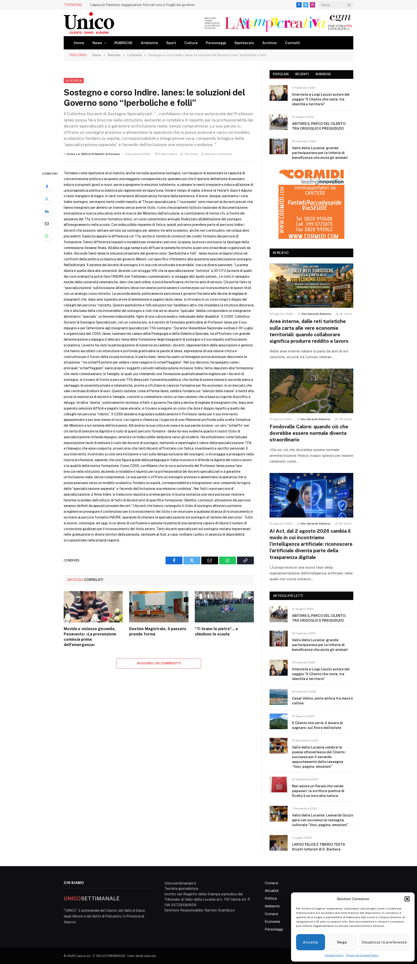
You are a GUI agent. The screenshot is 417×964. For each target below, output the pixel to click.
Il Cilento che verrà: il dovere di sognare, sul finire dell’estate (317, 725)
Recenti (302, 74)
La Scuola (74, 80)
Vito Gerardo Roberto (316, 314)
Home (79, 43)
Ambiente (149, 43)
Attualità (271, 891)
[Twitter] (47, 199)
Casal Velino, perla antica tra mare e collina (322, 700)
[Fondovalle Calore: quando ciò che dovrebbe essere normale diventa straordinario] (311, 391)
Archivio (269, 43)
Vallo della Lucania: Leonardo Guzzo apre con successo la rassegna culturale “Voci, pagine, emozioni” (322, 820)
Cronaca (271, 883)
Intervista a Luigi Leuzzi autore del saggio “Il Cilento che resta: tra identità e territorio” (321, 99)
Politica (271, 898)
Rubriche (323, 74)
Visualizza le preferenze (384, 942)
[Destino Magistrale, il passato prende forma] (158, 606)
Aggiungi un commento (159, 663)
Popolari (281, 74)
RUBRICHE (123, 43)
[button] (407, 899)
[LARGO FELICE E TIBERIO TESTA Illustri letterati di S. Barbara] (279, 843)
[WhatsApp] (47, 236)
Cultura (191, 43)
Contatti (292, 43)
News (97, 43)
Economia (272, 922)
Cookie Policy (334, 955)
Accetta (310, 942)
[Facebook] (47, 186)
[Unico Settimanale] (89, 23)
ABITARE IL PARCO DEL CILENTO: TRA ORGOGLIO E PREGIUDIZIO (319, 126)
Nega (342, 942)
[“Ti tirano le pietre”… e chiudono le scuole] (224, 606)
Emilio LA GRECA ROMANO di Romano (93, 154)
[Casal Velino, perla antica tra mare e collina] (279, 697)
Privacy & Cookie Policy (362, 955)
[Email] (47, 223)
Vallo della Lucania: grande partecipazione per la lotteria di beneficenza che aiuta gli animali (320, 153)
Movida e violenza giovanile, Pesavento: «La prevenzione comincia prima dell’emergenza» (90, 637)
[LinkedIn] (47, 211)
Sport (171, 43)
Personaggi (216, 43)
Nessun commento (218, 154)
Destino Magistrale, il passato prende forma (157, 631)
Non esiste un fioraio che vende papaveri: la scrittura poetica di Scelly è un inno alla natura (318, 791)
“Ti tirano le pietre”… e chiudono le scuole (216, 631)
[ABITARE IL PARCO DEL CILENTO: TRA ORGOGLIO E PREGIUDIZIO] (279, 122)
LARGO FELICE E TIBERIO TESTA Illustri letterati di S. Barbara (318, 847)
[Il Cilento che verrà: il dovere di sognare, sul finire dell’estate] (279, 721)
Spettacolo (244, 43)
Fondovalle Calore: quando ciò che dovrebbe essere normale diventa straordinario (309, 433)
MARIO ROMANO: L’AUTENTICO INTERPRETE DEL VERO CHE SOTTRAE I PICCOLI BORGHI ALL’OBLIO (144, 5)
